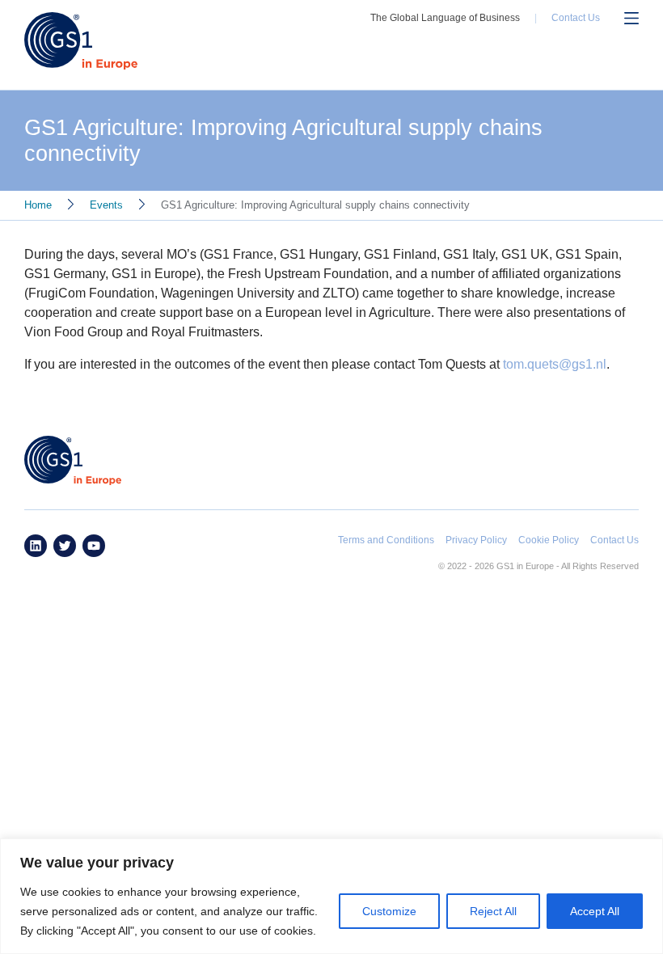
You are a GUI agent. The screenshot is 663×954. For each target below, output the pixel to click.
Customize (389, 911)
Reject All (493, 911)
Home (38, 205)
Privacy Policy (476, 540)
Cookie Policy (548, 540)
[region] (331, 896)
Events (106, 205)
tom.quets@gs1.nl (554, 364)
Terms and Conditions (386, 540)
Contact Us (575, 17)
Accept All (594, 911)
